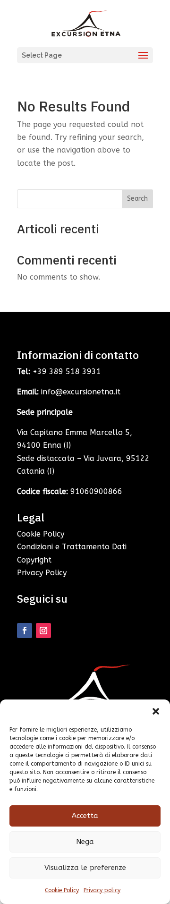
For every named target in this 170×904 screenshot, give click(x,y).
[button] (156, 711)
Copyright (34, 559)
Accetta (85, 815)
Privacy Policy (42, 572)
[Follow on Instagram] (43, 630)
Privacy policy (102, 890)
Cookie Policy (62, 890)
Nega (85, 841)
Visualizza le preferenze (85, 867)
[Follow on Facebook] (24, 630)
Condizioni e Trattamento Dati (72, 546)
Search (137, 199)
